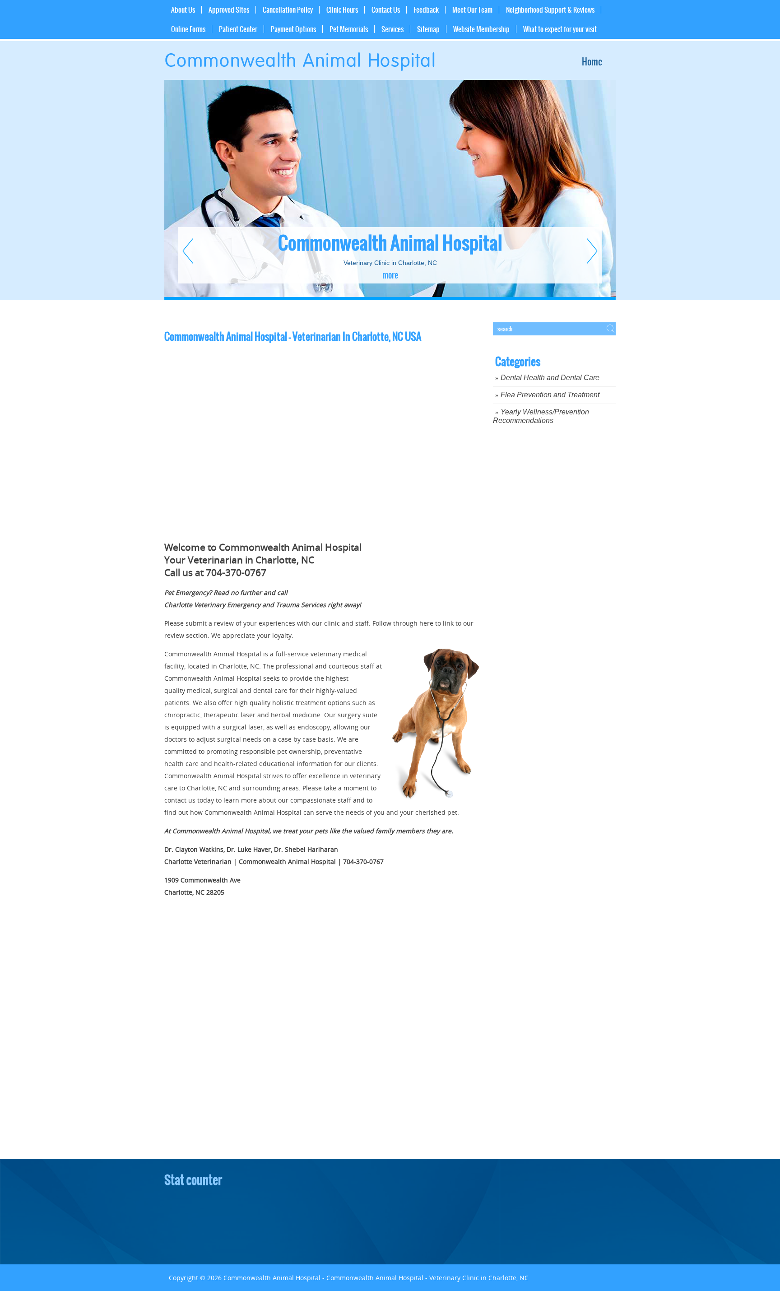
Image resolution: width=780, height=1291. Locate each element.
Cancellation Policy (288, 10)
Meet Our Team (472, 10)
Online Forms (188, 29)
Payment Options (293, 29)
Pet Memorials (349, 29)
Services (392, 29)
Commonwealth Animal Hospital (390, 243)
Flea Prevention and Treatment (550, 395)
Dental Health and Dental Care (550, 377)
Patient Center (238, 29)
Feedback (426, 10)
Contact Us (385, 10)
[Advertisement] (560, 582)
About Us (183, 10)
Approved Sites (229, 10)
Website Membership (481, 29)
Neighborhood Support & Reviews (550, 10)
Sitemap (428, 29)
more (390, 275)
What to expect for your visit (560, 29)
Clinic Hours (342, 10)
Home (592, 62)
